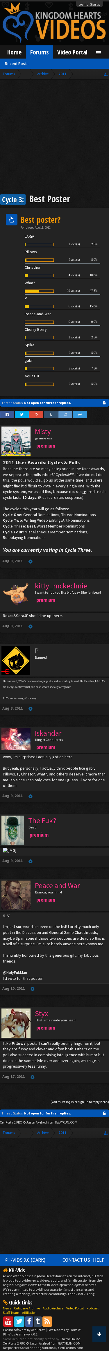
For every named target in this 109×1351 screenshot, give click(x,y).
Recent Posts (16, 63)
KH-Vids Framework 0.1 (20, 1334)
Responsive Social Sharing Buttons (28, 1347)
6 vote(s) (74, 306)
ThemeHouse (70, 1339)
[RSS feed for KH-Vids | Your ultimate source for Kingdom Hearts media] (47, 1321)
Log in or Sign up (89, 4)
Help (99, 1260)
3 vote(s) (74, 368)
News (7, 1308)
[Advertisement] (54, 137)
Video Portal (72, 52)
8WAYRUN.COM (66, 1122)
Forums (39, 52)
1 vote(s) (74, 244)
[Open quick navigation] (106, 74)
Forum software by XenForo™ (24, 1330)
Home (14, 52)
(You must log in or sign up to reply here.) (80, 1102)
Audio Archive (53, 1308)
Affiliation (29, 1312)
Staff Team (11, 1312)
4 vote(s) (74, 275)
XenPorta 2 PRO (11, 1122)
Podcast (93, 1308)
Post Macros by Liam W (64, 1330)
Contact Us (76, 1260)
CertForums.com (70, 1347)
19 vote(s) (73, 291)
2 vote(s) (74, 260)
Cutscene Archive (27, 1308)
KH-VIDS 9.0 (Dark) (25, 1260)
